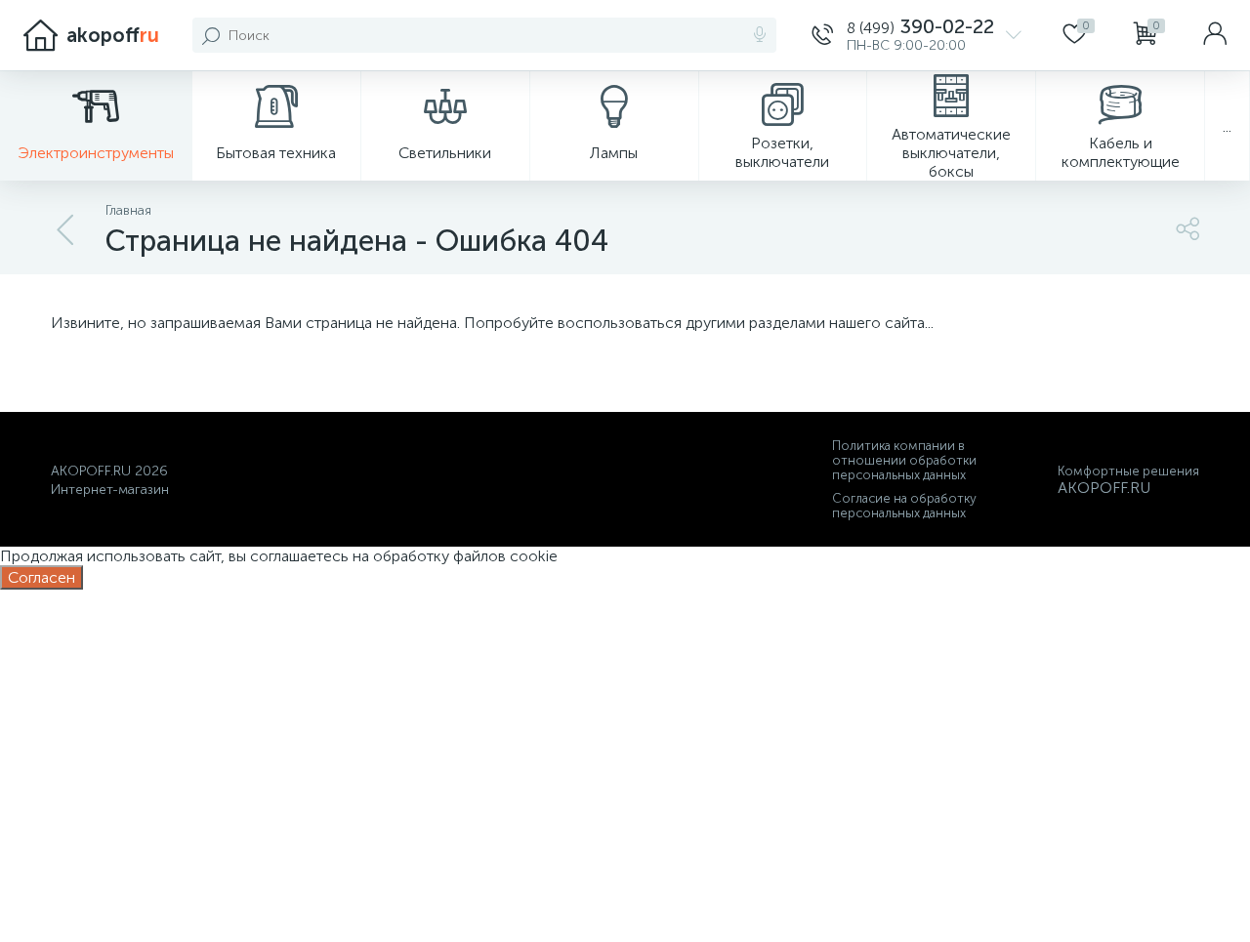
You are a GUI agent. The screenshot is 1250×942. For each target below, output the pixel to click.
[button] (916, 35)
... (1227, 126)
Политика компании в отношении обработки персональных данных (904, 460)
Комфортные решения (1128, 471)
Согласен (41, 577)
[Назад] (66, 230)
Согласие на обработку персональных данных (904, 505)
